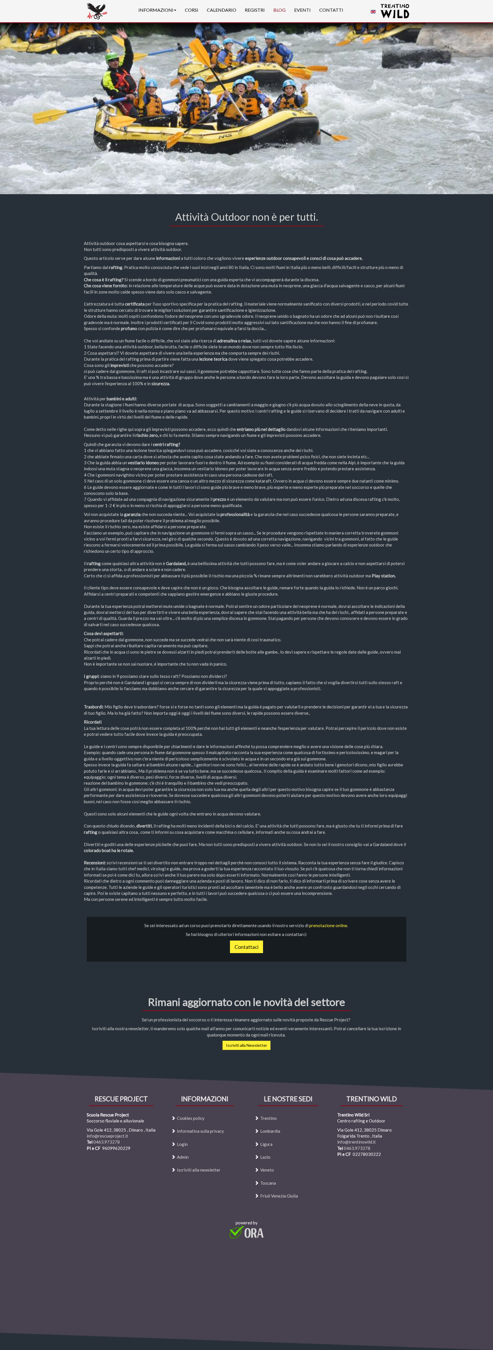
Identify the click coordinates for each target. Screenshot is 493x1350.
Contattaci (246, 947)
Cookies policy (191, 1118)
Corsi (191, 10)
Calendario (221, 10)
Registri (255, 10)
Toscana (268, 1183)
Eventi (302, 10)
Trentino (268, 1118)
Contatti (331, 10)
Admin (183, 1157)
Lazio (265, 1157)
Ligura (266, 1144)
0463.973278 (106, 1142)
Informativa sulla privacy (200, 1131)
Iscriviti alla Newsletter (246, 1045)
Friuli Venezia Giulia (279, 1196)
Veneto (267, 1170)
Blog (279, 10)
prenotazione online (328, 925)
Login (182, 1144)
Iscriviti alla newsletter (199, 1170)
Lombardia (270, 1131)
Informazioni (155, 10)
